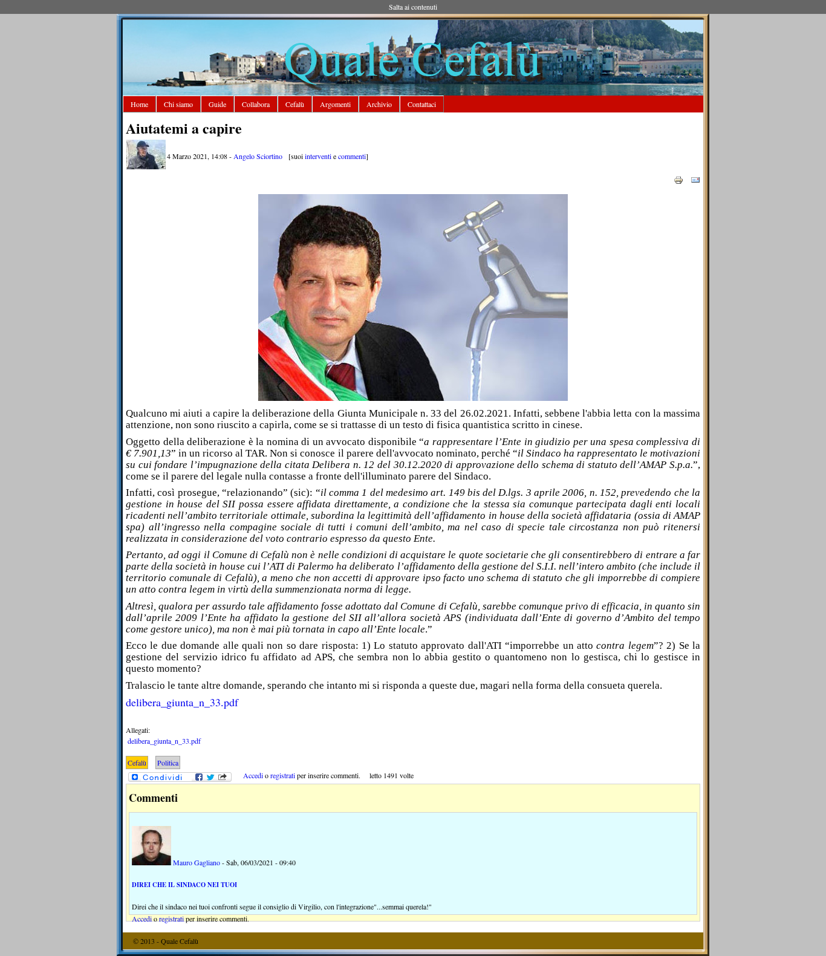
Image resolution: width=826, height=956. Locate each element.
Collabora (256, 104)
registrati (282, 775)
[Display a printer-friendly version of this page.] (678, 179)
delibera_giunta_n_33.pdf (182, 702)
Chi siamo (178, 104)
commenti (352, 156)
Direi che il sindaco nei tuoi (184, 884)
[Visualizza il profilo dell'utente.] (146, 166)
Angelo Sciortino (257, 156)
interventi (318, 156)
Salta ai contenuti (413, 6)
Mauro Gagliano (196, 862)
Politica (167, 762)
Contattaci (422, 104)
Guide (217, 104)
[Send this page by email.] (695, 179)
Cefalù (294, 104)
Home (139, 104)
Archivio (379, 104)
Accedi (253, 775)
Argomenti (335, 104)
